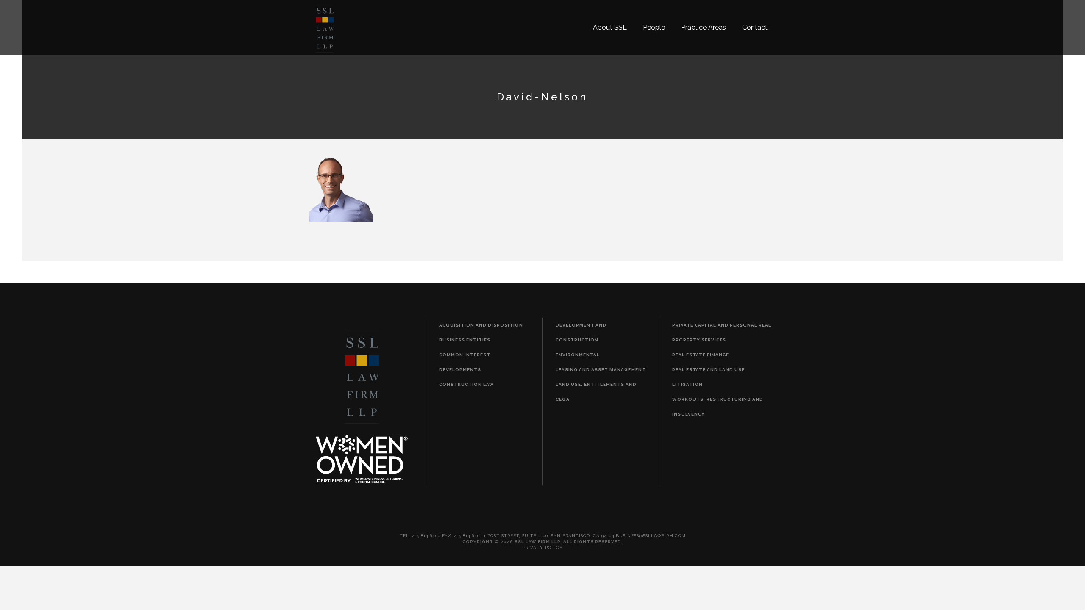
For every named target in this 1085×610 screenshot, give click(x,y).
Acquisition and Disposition (481, 325)
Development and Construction (581, 332)
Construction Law (466, 384)
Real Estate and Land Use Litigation (708, 377)
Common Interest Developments (464, 362)
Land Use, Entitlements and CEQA (596, 392)
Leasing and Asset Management (601, 369)
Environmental (578, 354)
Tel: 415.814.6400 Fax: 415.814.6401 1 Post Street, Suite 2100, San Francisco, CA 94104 (507, 535)
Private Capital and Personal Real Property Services (721, 332)
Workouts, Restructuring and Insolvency (717, 406)
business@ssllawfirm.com (651, 535)
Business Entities (464, 340)
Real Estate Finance (700, 354)
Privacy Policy (543, 547)
